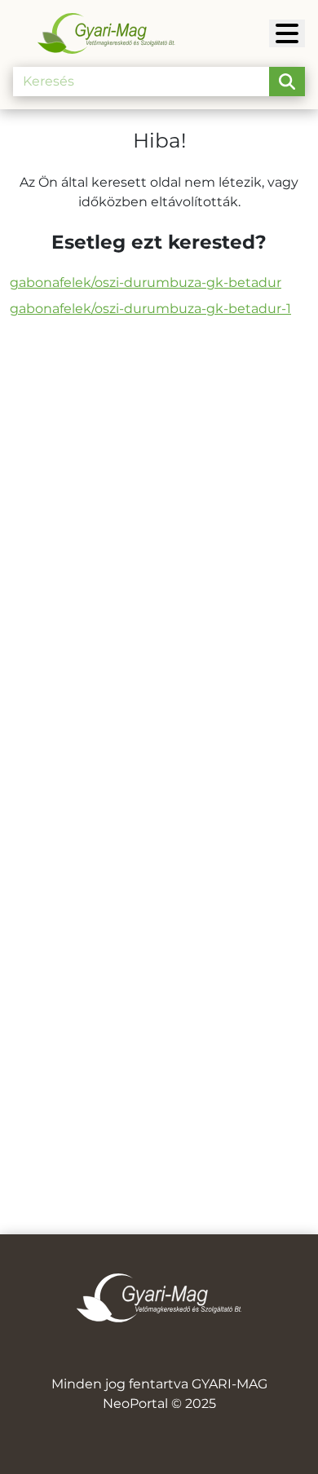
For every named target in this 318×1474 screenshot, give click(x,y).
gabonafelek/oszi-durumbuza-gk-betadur (145, 282)
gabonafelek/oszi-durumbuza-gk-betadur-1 (150, 308)
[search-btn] (287, 81)
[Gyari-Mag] (287, 33)
